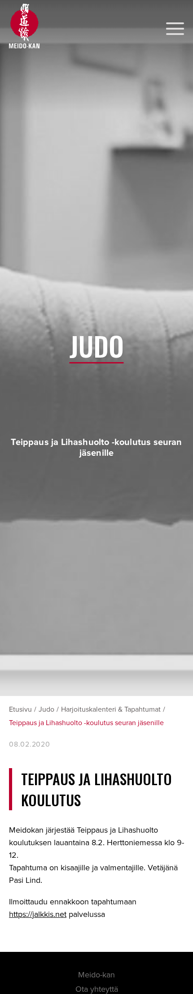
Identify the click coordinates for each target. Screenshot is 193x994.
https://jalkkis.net (37, 914)
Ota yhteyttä (96, 989)
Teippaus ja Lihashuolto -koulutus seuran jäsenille (86, 722)
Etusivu (20, 709)
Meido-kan (96, 975)
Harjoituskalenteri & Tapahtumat (111, 709)
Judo (46, 709)
